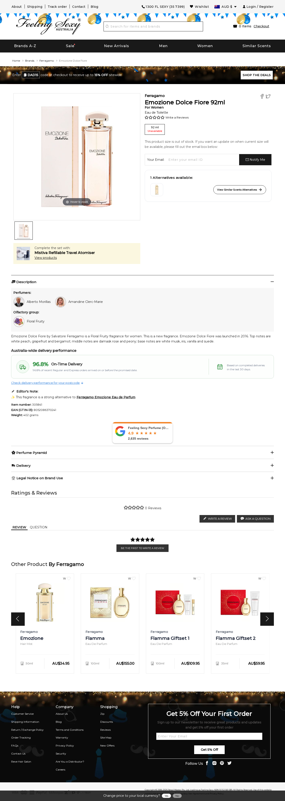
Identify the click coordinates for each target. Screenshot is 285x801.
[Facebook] (263, 97)
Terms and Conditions (69, 729)
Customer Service (22, 713)
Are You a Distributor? (70, 761)
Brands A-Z (25, 46)
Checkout (261, 26)
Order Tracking (21, 737)
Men (163, 46)
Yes (166, 795)
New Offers (107, 745)
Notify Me (257, 160)
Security (61, 753)
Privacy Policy (65, 745)
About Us (62, 713)
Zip (102, 713)
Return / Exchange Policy (27, 729)
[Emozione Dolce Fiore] (23, 230)
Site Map (105, 737)
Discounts (106, 721)
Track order (57, 7)
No (177, 795)
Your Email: (155, 160)
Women (205, 46)
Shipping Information (25, 721)
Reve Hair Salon (21, 761)
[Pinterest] (222, 763)
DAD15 (33, 75)
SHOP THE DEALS (257, 75)
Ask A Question (258, 518)
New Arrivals (116, 46)
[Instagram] (214, 763)
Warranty (62, 737)
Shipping (34, 7)
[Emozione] (156, 189)
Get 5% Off (209, 750)
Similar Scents (256, 46)
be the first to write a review (142, 548)
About (17, 7)
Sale (70, 46)
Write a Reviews (177, 117)
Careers (60, 769)
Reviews (105, 729)
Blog (94, 7)
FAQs (14, 745)
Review (19, 527)
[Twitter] (269, 97)
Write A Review (220, 518)
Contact (78, 7)
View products (46, 258)
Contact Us (18, 753)
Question (38, 527)
